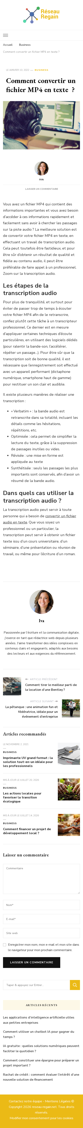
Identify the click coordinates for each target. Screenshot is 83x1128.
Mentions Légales (58, 1101)
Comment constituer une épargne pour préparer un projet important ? (41, 1063)
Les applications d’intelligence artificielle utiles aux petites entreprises (38, 1020)
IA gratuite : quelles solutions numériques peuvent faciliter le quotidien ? (41, 1048)
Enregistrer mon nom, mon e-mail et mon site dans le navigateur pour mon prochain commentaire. (43, 947)
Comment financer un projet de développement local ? (27, 831)
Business (41, 70)
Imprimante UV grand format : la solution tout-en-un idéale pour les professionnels (28, 762)
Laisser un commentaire (41, 189)
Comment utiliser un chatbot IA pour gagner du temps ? (38, 1034)
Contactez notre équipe (25, 1101)
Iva (41, 179)
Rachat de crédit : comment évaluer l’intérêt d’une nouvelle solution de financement (41, 1077)
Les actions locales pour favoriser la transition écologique (22, 797)
